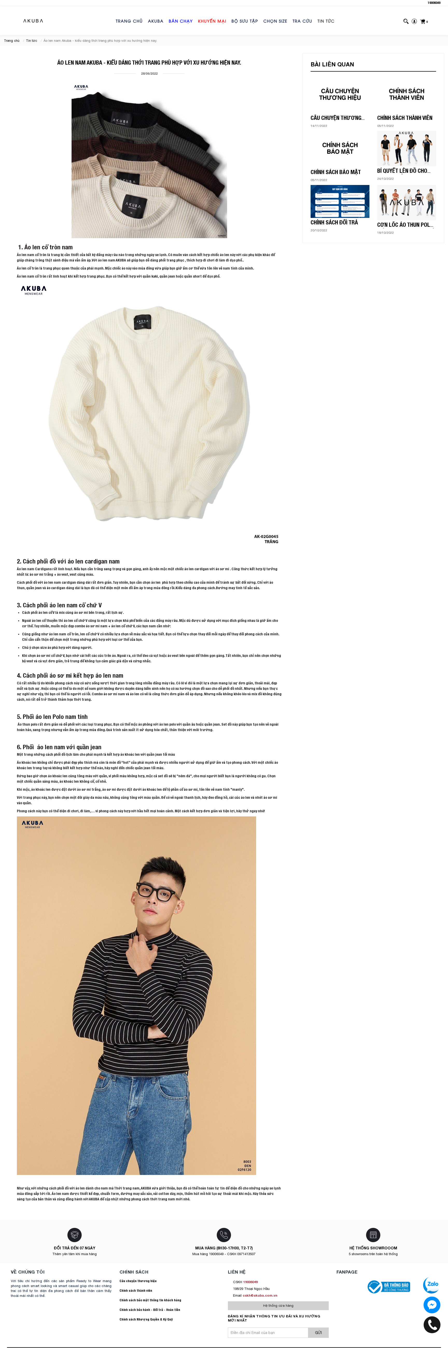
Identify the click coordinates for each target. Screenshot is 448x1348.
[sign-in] (414, 21)
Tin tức (326, 20)
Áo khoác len (27, 762)
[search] (406, 21)
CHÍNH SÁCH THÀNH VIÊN (404, 117)
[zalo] (432, 1305)
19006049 (434, 3)
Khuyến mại (212, 20)
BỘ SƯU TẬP (245, 20)
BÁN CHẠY (181, 20)
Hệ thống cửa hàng (278, 1306)
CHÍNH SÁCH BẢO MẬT (336, 172)
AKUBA (156, 20)
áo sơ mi (222, 569)
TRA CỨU (302, 20)
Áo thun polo (27, 724)
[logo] (33, 20)
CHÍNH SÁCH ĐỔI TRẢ (334, 222)
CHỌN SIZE (275, 20)
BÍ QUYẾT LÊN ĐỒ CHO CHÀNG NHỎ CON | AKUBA (405, 174)
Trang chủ (129, 20)
